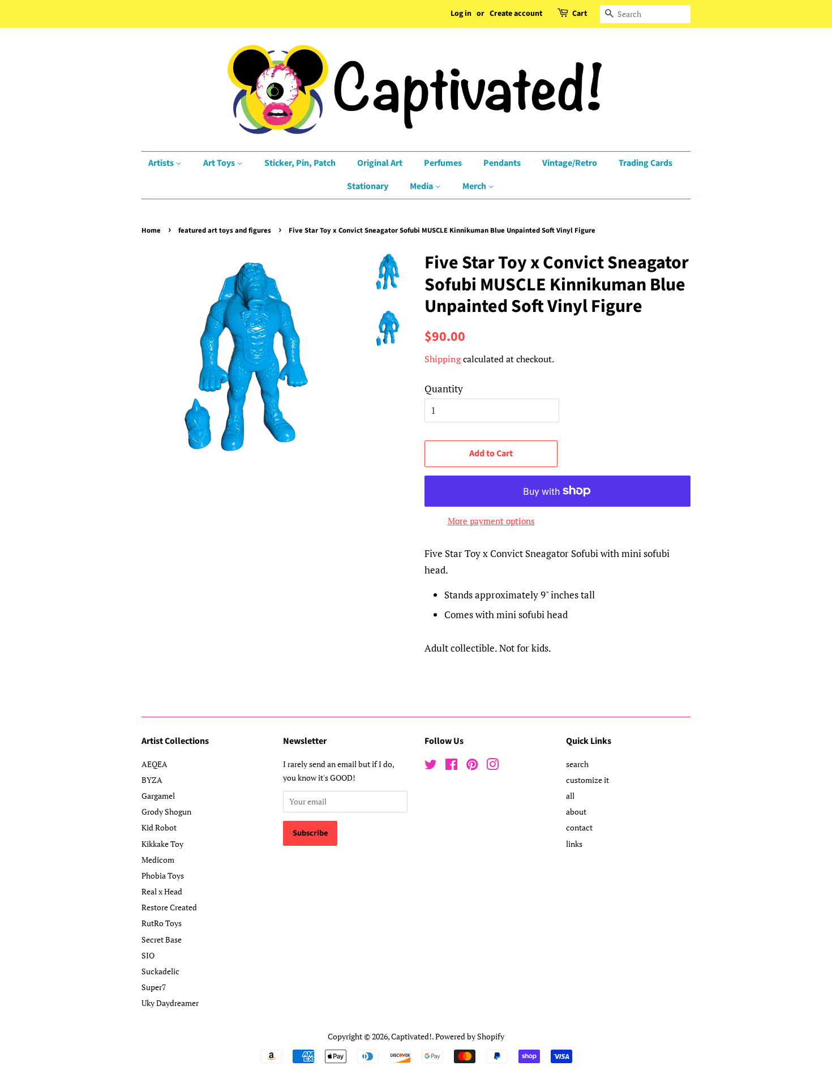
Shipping (442, 359)
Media (422, 186)
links (574, 843)
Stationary (367, 186)
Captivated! (411, 1036)
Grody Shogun (166, 811)
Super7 (153, 987)
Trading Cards (645, 163)
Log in (461, 13)
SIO (148, 955)
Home (151, 230)
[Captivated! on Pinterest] (472, 766)
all (570, 795)
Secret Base (161, 939)
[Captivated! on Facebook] (451, 766)
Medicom (157, 859)
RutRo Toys (161, 923)
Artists (161, 163)
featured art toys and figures (224, 230)
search (577, 764)
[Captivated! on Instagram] (492, 766)
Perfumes (443, 163)
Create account (516, 13)
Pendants (502, 163)
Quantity (443, 388)
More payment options (491, 520)
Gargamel (158, 795)
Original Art (379, 163)
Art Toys (220, 163)
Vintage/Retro (569, 163)
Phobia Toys (162, 875)
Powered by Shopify (469, 1036)
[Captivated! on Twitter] (430, 766)
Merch (475, 186)
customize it (587, 779)
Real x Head (161, 891)
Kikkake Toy (162, 843)
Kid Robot (159, 827)
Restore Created (169, 907)
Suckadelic (160, 971)
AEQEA (154, 764)
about (576, 811)
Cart (579, 13)
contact (579, 827)
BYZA (151, 779)
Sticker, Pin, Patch (300, 163)
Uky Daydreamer (170, 1003)
